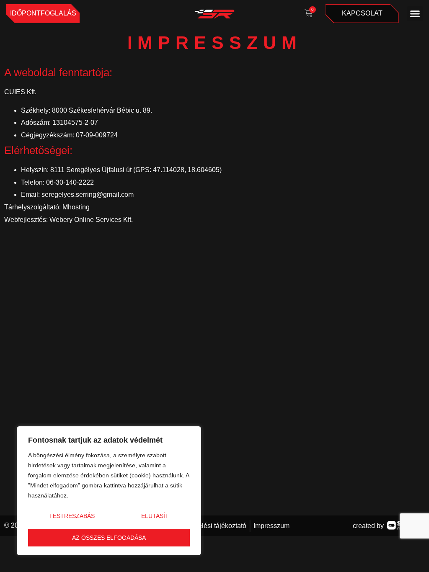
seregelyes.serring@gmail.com (87, 194)
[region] (109, 490)
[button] (415, 14)
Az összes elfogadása (109, 537)
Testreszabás (72, 516)
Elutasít (155, 516)
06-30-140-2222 (70, 182)
